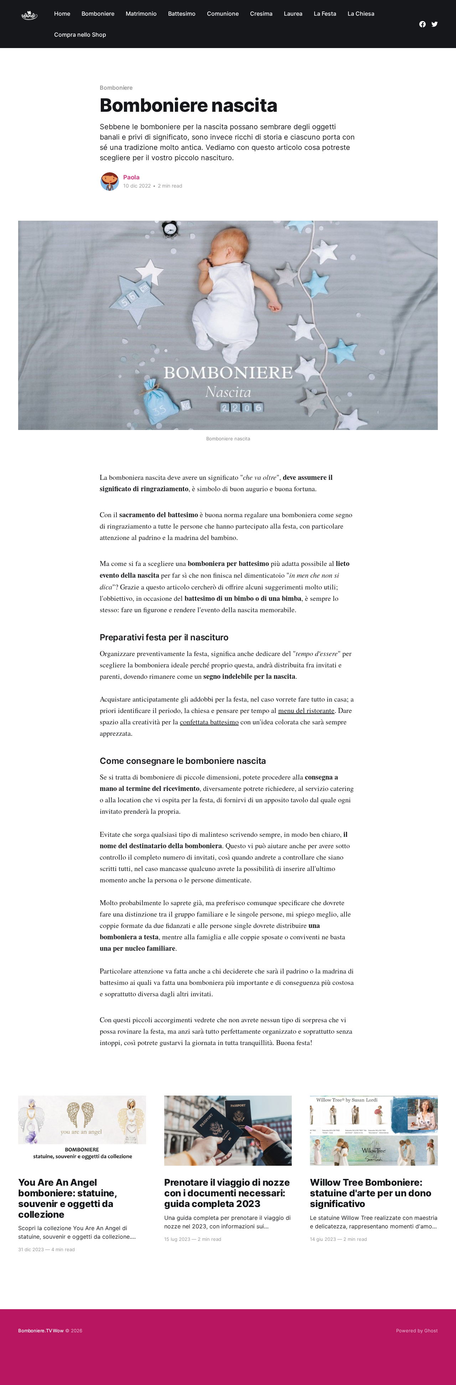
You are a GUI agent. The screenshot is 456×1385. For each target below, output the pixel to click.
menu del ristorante (306, 710)
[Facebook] (422, 24)
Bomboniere (98, 13)
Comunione (223, 13)
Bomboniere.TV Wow (41, 1330)
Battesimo (182, 13)
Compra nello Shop (80, 34)
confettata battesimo (209, 721)
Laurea (293, 13)
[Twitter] (434, 24)
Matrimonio (141, 13)
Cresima (261, 13)
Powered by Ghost (417, 1330)
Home (62, 13)
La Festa (325, 13)
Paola (131, 177)
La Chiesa (361, 13)
